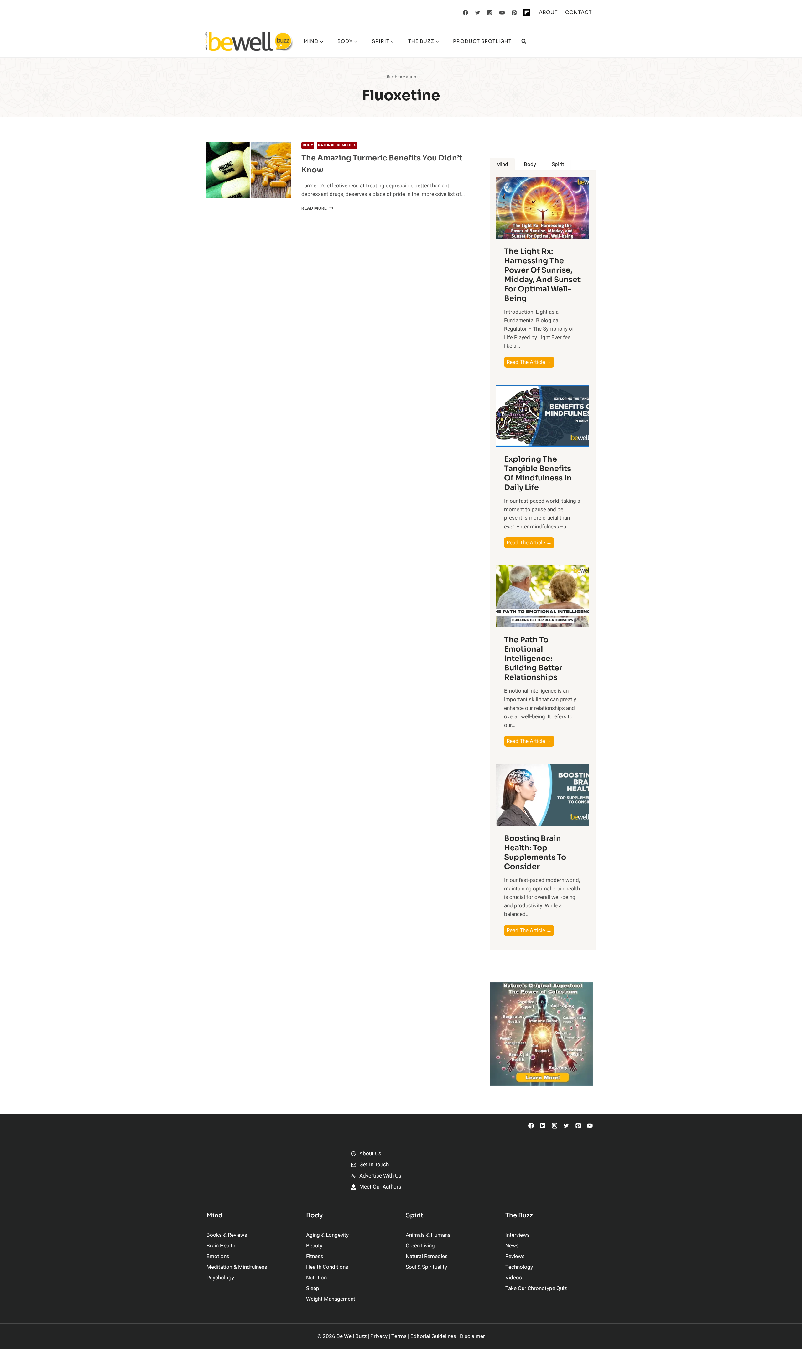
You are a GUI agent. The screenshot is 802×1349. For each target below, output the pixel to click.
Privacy (379, 1336)
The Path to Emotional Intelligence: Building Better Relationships (533, 658)
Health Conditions (327, 1267)
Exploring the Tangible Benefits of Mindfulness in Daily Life (538, 473)
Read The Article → (530, 363)
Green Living (420, 1246)
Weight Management (330, 1299)
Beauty (314, 1246)
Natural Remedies (337, 145)
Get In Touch (374, 1164)
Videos (513, 1278)
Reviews (515, 1256)
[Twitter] (477, 12)
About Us (370, 1153)
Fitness (314, 1256)
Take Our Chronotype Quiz (536, 1288)
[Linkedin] (543, 1125)
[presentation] (248, 170)
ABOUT (548, 12)
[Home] (388, 76)
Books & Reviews (226, 1235)
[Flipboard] (526, 12)
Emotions (217, 1256)
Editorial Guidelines (433, 1336)
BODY (308, 145)
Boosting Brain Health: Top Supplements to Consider (535, 852)
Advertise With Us (380, 1176)
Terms (399, 1336)
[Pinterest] (514, 12)
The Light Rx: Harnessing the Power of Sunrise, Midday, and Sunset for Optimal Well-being (542, 275)
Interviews (517, 1235)
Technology (519, 1267)
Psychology (220, 1278)
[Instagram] (490, 12)
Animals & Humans (428, 1235)
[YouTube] (502, 12)
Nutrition (316, 1278)
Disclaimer (472, 1336)
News (512, 1246)
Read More (317, 208)
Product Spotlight (482, 41)
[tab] (502, 164)
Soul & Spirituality (426, 1267)
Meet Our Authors (380, 1187)
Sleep (312, 1288)
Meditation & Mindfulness (236, 1267)
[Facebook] (465, 12)
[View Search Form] (524, 41)
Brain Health (220, 1246)
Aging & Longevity (327, 1235)
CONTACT (578, 12)
